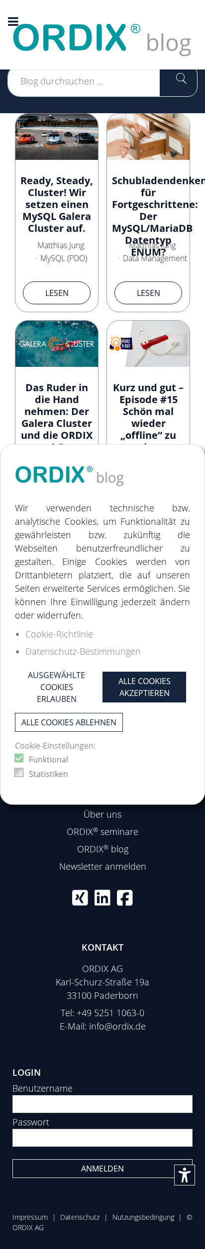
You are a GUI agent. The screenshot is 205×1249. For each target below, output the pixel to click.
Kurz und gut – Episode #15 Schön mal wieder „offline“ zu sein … (148, 417)
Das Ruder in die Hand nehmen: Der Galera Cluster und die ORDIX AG (57, 417)
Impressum (30, 1217)
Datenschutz (80, 1217)
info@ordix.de (117, 1026)
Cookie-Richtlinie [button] (59, 634)
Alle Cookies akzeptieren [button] (144, 687)
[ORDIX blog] (102, 34)
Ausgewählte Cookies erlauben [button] (56, 687)
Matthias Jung (60, 245)
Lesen (57, 292)
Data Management (155, 258)
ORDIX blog (102, 849)
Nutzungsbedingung (143, 1217)
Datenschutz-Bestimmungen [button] (83, 651)
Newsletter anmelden (102, 866)
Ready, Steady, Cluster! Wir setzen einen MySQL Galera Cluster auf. (56, 204)
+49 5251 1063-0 (110, 1013)
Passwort (30, 1121)
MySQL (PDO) (63, 258)
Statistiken (48, 773)
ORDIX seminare (102, 831)
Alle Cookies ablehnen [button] (68, 722)
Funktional (48, 759)
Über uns (102, 814)
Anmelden (102, 1168)
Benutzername (42, 1088)
